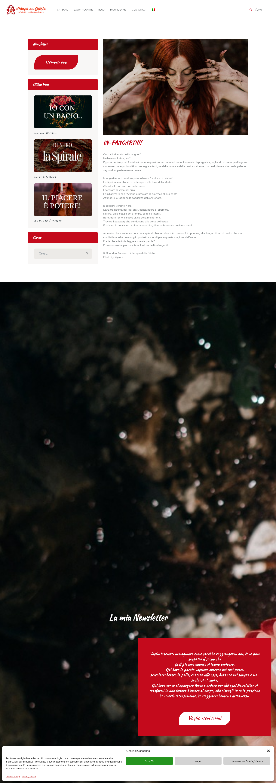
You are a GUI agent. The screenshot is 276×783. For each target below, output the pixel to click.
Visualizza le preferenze (247, 761)
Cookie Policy (13, 776)
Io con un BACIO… (45, 133)
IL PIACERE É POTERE (48, 220)
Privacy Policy (29, 776)
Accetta (149, 761)
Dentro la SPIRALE (45, 176)
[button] (268, 751)
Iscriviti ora (56, 62)
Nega (198, 761)
